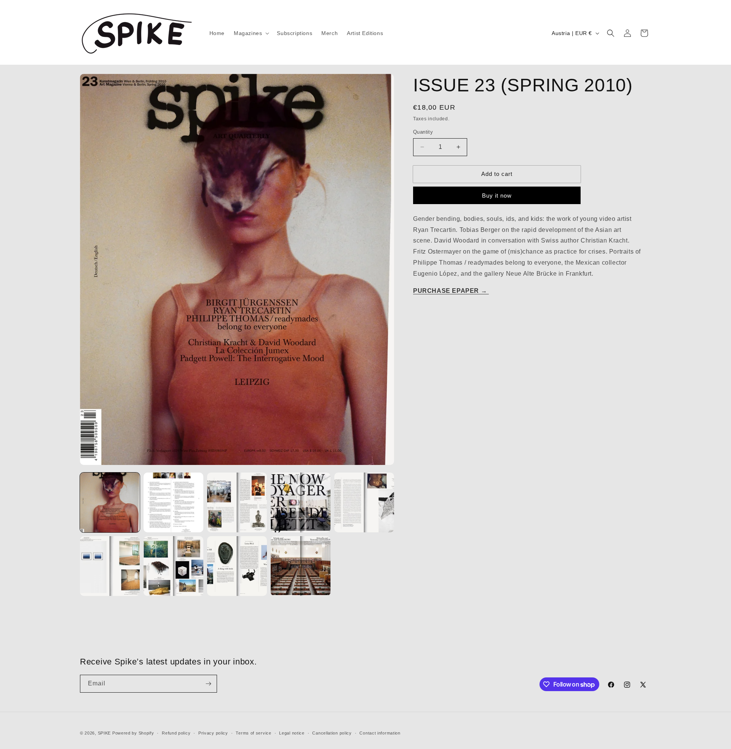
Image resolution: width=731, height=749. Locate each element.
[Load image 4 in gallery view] (300, 502)
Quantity (423, 132)
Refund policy (176, 733)
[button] (250, 33)
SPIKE (104, 733)
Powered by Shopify (133, 733)
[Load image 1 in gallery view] (110, 502)
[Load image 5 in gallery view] (364, 502)
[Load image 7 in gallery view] (173, 566)
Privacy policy (213, 733)
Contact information (379, 733)
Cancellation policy (331, 733)
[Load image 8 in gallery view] (237, 566)
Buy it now (497, 195)
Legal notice (291, 733)
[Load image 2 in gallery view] (173, 502)
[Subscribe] (208, 684)
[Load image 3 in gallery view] (237, 502)
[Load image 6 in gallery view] (110, 566)
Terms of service (253, 733)
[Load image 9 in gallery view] (300, 566)
